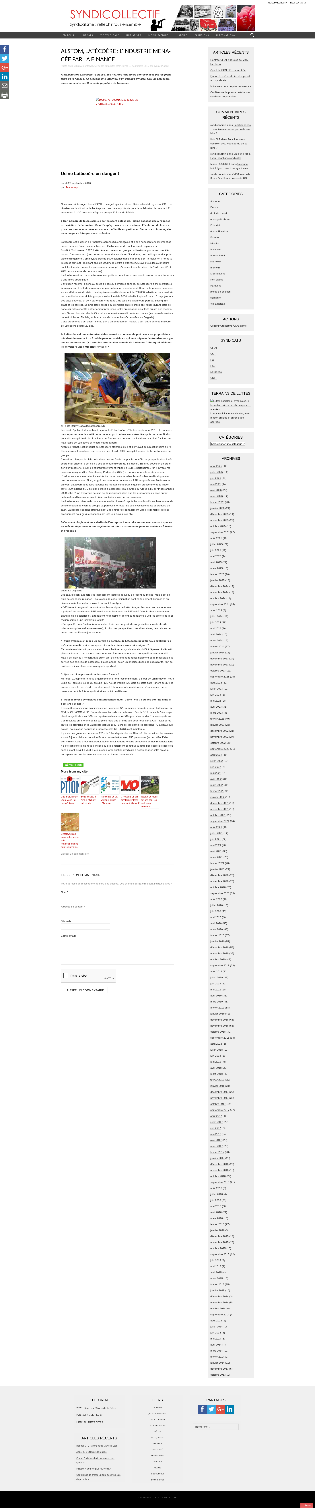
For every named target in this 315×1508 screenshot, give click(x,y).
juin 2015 (215, 1260)
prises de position (220, 291)
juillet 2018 (216, 1049)
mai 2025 (215, 556)
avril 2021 (216, 851)
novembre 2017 (219, 1097)
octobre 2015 (218, 1248)
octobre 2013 (218, 1374)
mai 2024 (215, 628)
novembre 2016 (219, 1170)
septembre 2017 (219, 1109)
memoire (215, 267)
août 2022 (216, 754)
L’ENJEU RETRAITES (89, 1422)
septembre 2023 (219, 676)
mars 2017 (216, 1146)
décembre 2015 (219, 1236)
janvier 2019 (217, 1013)
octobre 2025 (218, 526)
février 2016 (217, 1224)
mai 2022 (215, 772)
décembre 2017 (219, 1091)
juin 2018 (215, 1055)
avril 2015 (216, 1272)
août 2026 (216, 465)
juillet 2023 (216, 688)
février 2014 (217, 1356)
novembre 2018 (219, 1025)
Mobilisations (158, 35)
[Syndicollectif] (157, 18)
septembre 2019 (219, 965)
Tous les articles (158, 1425)
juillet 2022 (216, 760)
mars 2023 (216, 712)
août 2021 (216, 827)
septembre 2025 (219, 532)
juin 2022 (215, 766)
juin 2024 (215, 622)
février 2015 (217, 1284)
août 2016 (216, 1188)
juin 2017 (215, 1127)
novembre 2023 (219, 664)
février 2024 (217, 646)
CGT (213, 353)
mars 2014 (216, 1350)
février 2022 (217, 790)
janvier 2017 (217, 1158)
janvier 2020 (217, 941)
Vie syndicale (109, 35)
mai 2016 (215, 1206)
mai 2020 (215, 917)
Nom (64, 892)
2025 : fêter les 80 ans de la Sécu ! (96, 1408)
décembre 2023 (219, 658)
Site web (66, 921)
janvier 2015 (217, 1290)
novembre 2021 (219, 809)
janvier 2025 (217, 580)
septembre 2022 (219, 748)
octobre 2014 (218, 1308)
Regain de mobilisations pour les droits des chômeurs (150, 801)
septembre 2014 (219, 1314)
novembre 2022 (219, 736)
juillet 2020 (216, 905)
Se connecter (157, 1479)
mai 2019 (215, 989)
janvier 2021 (217, 869)
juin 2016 (215, 1200)
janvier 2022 (217, 796)
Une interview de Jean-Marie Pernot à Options (69, 800)
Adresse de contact (73, 906)
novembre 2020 (219, 881)
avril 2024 (216, 634)
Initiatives (133, 35)
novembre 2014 (219, 1302)
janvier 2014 (217, 1362)
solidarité (215, 297)
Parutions (202, 35)
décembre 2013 (219, 1368)
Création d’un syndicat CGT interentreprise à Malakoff (130, 800)
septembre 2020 (219, 893)
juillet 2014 (216, 1326)
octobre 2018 (218, 1031)
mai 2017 (215, 1134)
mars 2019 (216, 1001)
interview (90, 66)
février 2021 (217, 863)
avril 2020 (216, 923)
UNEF (213, 377)
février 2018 (217, 1079)
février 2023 (217, 718)
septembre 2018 (219, 1037)
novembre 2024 (219, 592)
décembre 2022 (219, 730)
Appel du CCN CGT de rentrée (228, 70)
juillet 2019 (216, 977)
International (226, 35)
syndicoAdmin (161, 66)
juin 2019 (215, 983)
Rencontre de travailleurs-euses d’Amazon (109, 800)
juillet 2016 (216, 1194)
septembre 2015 (219, 1254)
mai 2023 (215, 700)
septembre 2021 (219, 821)
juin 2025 (215, 550)
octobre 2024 (218, 598)
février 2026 (217, 502)
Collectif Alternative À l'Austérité (228, 325)
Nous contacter (157, 1419)
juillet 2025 (216, 544)
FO (212, 359)
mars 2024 (216, 640)
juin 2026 (215, 478)
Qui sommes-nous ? (158, 1413)
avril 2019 (216, 995)
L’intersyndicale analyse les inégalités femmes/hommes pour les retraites (70, 840)
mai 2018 (215, 1061)
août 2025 (216, 538)
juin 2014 (215, 1332)
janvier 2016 (217, 1230)
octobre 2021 (218, 815)
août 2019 (216, 971)
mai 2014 (215, 1338)
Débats (88, 35)
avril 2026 (216, 490)
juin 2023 (215, 694)
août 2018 (216, 1043)
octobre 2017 (218, 1103)
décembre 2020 (219, 875)
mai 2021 (215, 845)
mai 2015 (215, 1266)
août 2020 (216, 899)
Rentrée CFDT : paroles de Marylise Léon (97, 1446)
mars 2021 (216, 857)
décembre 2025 (219, 514)
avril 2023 (216, 706)
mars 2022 (216, 784)
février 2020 (217, 935)
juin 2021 (215, 839)
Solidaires (216, 371)
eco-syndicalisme (220, 219)
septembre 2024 (219, 604)
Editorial (69, 35)
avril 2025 (216, 562)
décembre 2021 (219, 803)
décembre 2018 (219, 1019)
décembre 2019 (219, 947)
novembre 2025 (219, 520)
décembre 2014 (219, 1296)
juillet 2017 (216, 1121)
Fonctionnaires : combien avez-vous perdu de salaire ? (230, 129)
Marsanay (72, 187)
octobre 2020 (218, 887)
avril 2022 (216, 778)
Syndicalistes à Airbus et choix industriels (88, 800)
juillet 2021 (216, 833)
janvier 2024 (217, 652)
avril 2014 (216, 1344)
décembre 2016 (219, 1164)
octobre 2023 (218, 670)
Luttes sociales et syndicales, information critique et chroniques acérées (230, 417)
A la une (215, 201)
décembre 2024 (219, 586)
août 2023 (216, 682)
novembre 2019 (219, 953)
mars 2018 (216, 1073)
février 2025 (217, 574)
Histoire (181, 35)
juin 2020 (215, 911)
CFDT (213, 347)
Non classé (216, 279)
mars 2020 (216, 929)
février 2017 (217, 1152)
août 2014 (216, 1320)
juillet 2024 (216, 616)
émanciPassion (219, 231)
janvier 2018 (217, 1085)
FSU (212, 365)
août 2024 (216, 610)
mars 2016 (216, 1218)
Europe (214, 237)
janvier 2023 (217, 724)
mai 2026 (215, 484)
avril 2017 (216, 1140)
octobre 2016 (218, 1176)
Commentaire (69, 935)
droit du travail (218, 213)
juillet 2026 (216, 472)
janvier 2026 (217, 508)
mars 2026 (216, 496)
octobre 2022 (218, 742)
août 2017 (216, 1115)
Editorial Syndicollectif (89, 1415)
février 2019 (217, 1007)
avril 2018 (216, 1067)
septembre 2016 (219, 1182)
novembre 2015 (219, 1242)
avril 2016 (216, 1212)
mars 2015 (216, 1278)
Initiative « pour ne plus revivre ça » (230, 86)
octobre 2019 (218, 959)
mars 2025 (216, 568)
